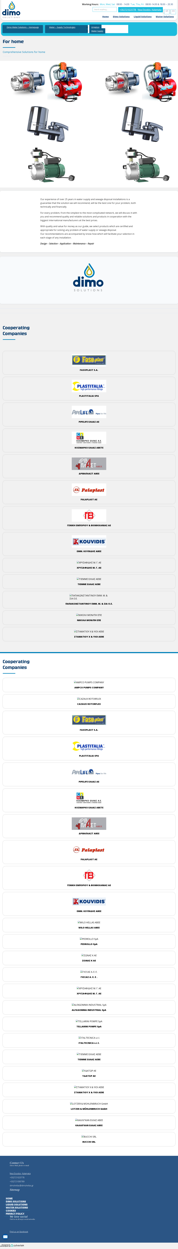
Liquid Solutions (143, 16)
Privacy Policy (15, 1213)
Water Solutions (165, 16)
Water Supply (97, 31)
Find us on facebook (19, 1231)
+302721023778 (128, 9)
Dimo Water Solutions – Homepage (23, 27)
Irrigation (95, 27)
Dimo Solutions (121, 16)
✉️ (5, 1237)
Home (105, 16)
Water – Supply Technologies (62, 27)
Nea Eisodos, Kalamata (149, 9)
